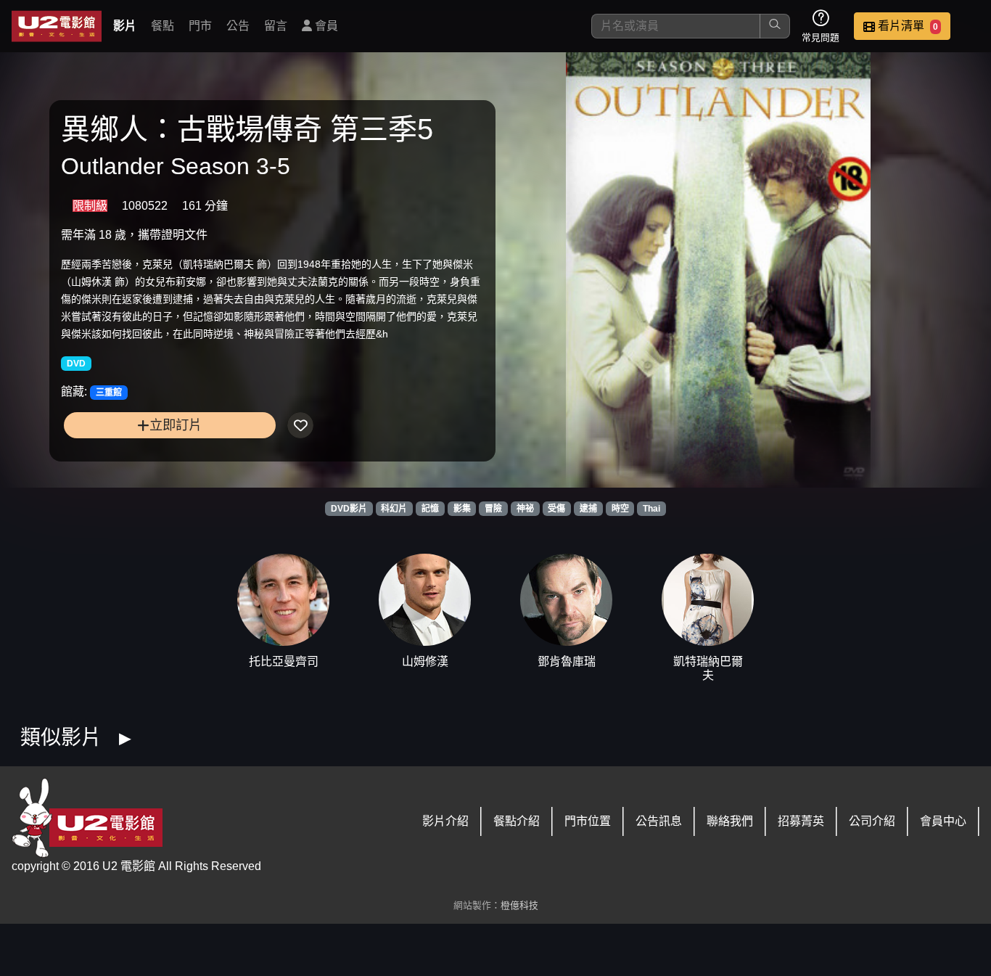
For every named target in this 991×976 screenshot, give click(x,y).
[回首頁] (57, 26)
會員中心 (943, 821)
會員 (325, 26)
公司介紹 (872, 821)
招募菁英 (801, 821)
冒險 (493, 509)
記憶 (430, 509)
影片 (124, 26)
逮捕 (588, 509)
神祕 (525, 509)
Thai (651, 509)
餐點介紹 (516, 821)
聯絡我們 (730, 821)
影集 (462, 509)
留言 (275, 26)
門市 (200, 26)
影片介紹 (445, 821)
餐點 (162, 26)
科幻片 (394, 509)
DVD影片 (349, 509)
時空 (620, 509)
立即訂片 (175, 424)
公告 (238, 26)
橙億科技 (519, 905)
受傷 (556, 509)
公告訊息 (659, 821)
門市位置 (587, 821)
